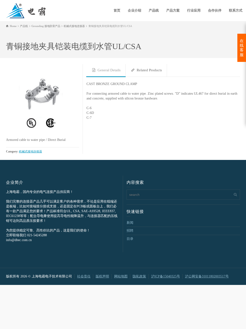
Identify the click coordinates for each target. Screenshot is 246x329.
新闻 (130, 222)
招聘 (130, 230)
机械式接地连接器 (30, 151)
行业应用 (194, 10)
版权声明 (102, 276)
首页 (117, 10)
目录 (130, 239)
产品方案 (173, 10)
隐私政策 (139, 276)
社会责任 (84, 276)
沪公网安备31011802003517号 (207, 276)
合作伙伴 (214, 10)
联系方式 (235, 10)
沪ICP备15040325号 (165, 276)
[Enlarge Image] (42, 101)
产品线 (154, 10)
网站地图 (121, 276)
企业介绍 (134, 10)
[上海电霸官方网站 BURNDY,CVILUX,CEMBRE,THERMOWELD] (26, 10)
